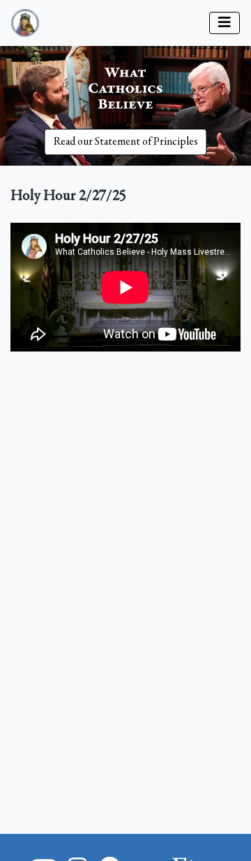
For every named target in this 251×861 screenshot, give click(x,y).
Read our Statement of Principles (126, 142)
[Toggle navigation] (224, 23)
